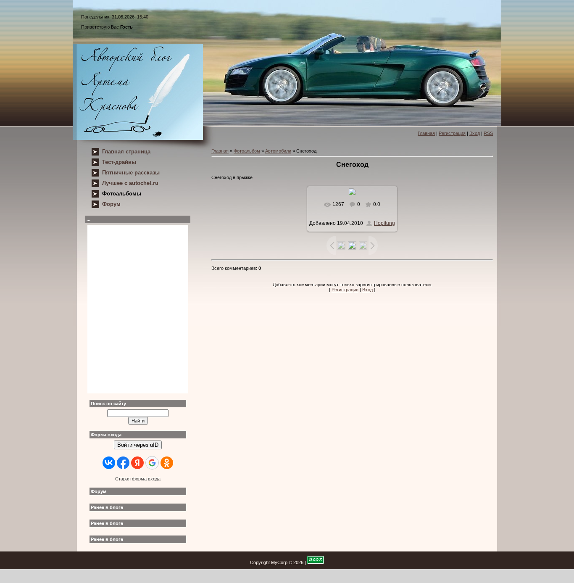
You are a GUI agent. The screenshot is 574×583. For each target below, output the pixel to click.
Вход (474, 133)
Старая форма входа (138, 478)
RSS (488, 133)
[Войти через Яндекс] (137, 462)
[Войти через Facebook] (123, 462)
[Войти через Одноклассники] (167, 462)
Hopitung (384, 223)
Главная (426, 133)
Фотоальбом (247, 150)
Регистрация (452, 133)
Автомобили (278, 150)
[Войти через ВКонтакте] (109, 462)
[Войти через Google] (152, 463)
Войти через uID (137, 445)
